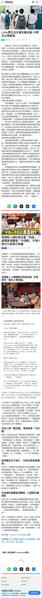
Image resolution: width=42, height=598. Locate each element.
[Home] (9, 2)
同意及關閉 (34, 593)
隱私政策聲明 (5, 585)
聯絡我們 (4, 578)
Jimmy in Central (16, 535)
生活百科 (4, 248)
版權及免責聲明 (25, 578)
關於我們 (4, 581)
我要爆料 (23, 585)
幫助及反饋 (24, 581)
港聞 (3, 39)
